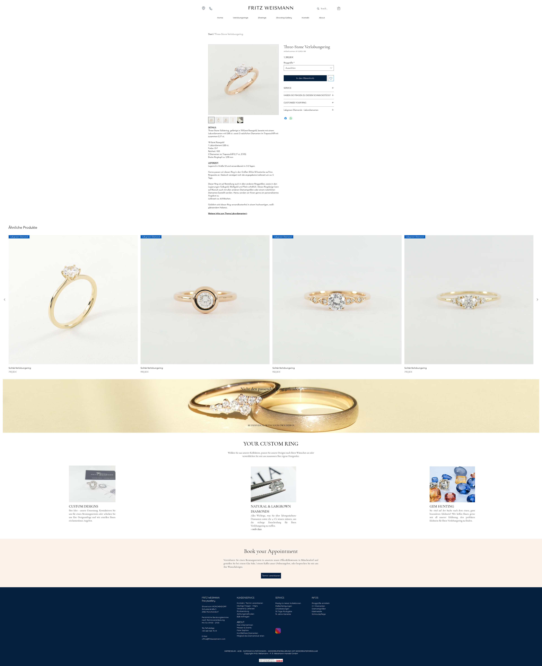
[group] (271, 304)
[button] (338, 8)
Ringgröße (289, 62)
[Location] (203, 8)
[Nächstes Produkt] (537, 299)
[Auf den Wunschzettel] (331, 78)
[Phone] (210, 8)
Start (210, 34)
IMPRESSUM (230, 651)
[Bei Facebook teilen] (285, 118)
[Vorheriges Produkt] (4, 299)
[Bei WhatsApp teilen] (291, 118)
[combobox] (309, 68)
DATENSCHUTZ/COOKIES (254, 651)
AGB (239, 651)
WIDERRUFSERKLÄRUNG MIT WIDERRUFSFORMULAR (293, 651)
